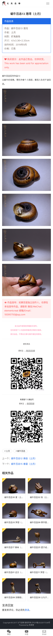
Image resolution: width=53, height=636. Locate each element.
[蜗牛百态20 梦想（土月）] (13, 514)
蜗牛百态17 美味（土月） (14, 547)
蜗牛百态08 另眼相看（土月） (14, 597)
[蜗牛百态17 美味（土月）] (13, 539)
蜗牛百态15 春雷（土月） (24, 463)
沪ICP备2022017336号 (41, 623)
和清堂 (31, 625)
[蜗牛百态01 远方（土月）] (13, 564)
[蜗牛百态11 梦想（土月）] (39, 564)
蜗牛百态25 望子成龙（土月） (40, 547)
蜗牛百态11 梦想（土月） (40, 572)
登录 (27, 610)
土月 (8, 451)
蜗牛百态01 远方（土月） (14, 572)
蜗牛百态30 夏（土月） (14, 497)
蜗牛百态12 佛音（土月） (24, 458)
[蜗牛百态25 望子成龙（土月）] (39, 539)
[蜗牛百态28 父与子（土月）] (39, 589)
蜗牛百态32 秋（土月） (40, 497)
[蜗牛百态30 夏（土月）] (13, 489)
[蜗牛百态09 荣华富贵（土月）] (39, 514)
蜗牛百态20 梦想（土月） (14, 522)
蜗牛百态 (21, 451)
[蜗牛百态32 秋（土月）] (39, 489)
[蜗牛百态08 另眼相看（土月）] (13, 589)
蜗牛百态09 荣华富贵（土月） (40, 522)
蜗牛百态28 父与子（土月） (40, 597)
